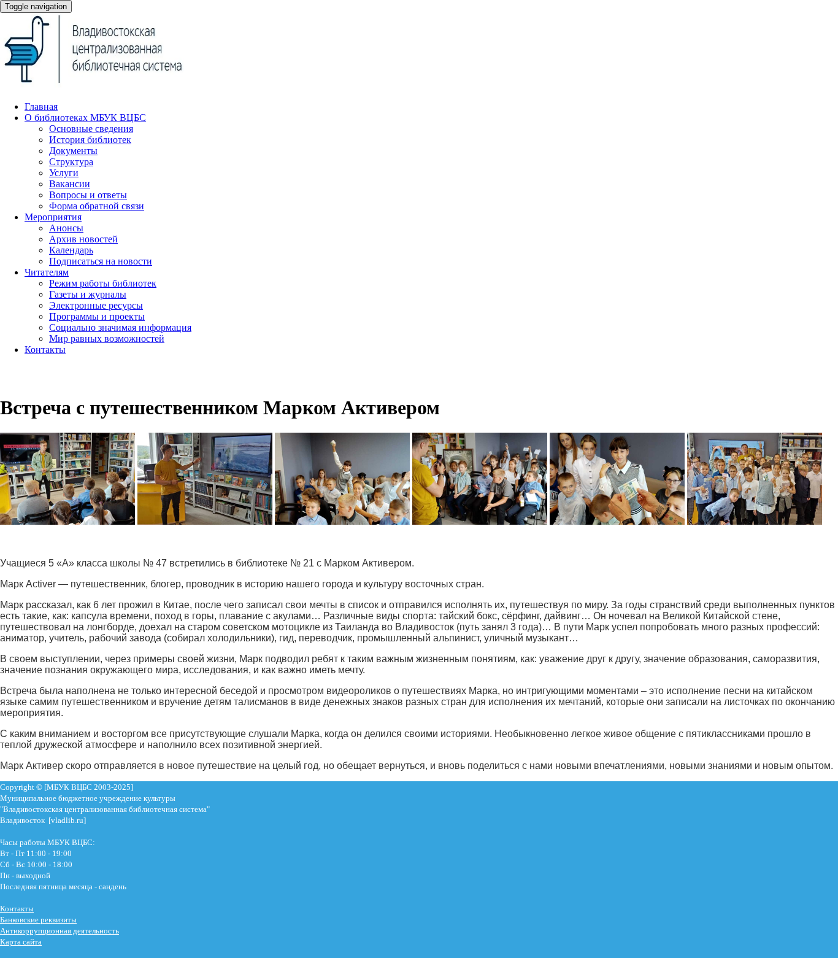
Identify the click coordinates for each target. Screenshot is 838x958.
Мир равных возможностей (106, 338)
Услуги (64, 173)
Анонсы (66, 228)
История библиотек (90, 139)
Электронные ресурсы (96, 305)
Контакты (45, 349)
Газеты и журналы (87, 294)
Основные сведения (91, 128)
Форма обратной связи (96, 206)
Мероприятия (53, 217)
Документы (73, 150)
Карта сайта (21, 941)
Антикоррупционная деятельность (59, 930)
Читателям (47, 272)
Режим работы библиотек (102, 283)
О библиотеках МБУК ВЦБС (85, 117)
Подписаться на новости (100, 261)
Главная (41, 106)
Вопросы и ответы (88, 195)
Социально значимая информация (120, 327)
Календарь (71, 250)
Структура (71, 161)
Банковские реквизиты (38, 919)
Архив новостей (83, 239)
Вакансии (69, 184)
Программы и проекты (97, 316)
